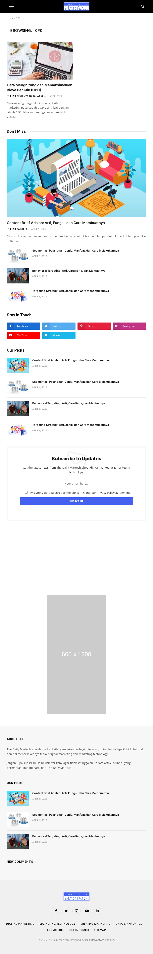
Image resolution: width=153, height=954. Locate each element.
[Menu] (11, 6)
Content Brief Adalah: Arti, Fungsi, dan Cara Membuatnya (56, 223)
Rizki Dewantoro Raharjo (26, 95)
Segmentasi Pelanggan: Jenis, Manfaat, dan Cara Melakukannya (75, 250)
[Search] (142, 6)
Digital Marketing (20, 923)
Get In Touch (79, 930)
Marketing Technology (57, 923)
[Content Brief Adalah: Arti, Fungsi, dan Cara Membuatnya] (76, 178)
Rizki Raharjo (18, 228)
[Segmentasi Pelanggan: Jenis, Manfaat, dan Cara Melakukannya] (18, 255)
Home (10, 18)
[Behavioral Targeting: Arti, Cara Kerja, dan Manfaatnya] (18, 275)
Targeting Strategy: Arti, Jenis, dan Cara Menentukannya (70, 290)
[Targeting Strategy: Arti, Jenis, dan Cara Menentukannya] (18, 296)
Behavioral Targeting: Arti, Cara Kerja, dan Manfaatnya (68, 270)
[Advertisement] (76, 558)
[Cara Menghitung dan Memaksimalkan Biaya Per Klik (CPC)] (40, 61)
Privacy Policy (106, 493)
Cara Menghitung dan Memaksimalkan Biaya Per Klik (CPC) (39, 87)
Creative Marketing (95, 923)
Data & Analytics (129, 923)
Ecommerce (55, 930)
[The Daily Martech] (76, 6)
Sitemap (100, 930)
